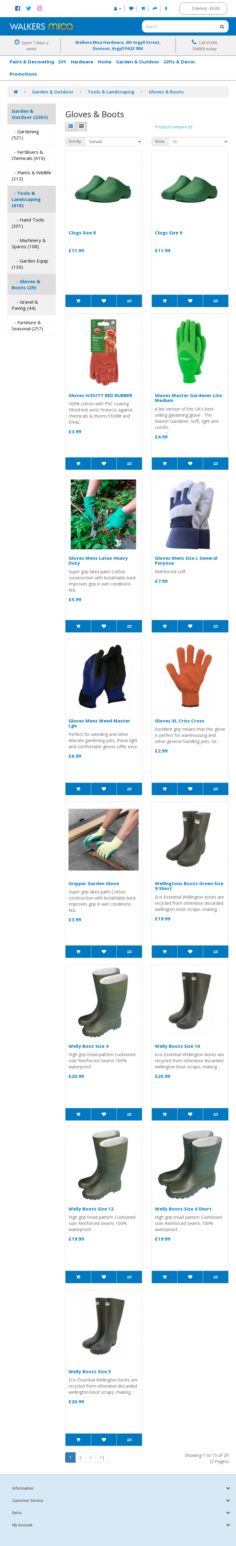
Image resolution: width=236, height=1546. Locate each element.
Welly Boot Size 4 (88, 1046)
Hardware (82, 62)
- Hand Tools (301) (28, 223)
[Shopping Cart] (143, 8)
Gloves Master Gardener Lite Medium (188, 398)
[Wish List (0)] (131, 8)
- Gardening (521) (25, 134)
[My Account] (117, 8)
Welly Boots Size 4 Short (183, 1209)
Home (105, 62)
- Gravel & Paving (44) (25, 305)
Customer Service (27, 1500)
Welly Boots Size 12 (91, 1209)
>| (102, 1457)
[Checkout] (155, 8)
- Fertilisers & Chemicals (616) (28, 155)
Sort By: (75, 141)
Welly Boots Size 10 (177, 1046)
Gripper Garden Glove (94, 883)
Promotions (23, 74)
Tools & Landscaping (111, 92)
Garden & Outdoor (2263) (30, 114)
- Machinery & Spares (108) (29, 243)
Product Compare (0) (173, 127)
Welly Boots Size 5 (90, 1371)
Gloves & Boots (166, 92)
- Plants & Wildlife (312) (31, 175)
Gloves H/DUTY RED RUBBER (100, 395)
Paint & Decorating (32, 62)
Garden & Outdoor (137, 62)
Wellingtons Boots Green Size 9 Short (189, 886)
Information (22, 1488)
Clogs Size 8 (82, 232)
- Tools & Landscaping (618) (26, 199)
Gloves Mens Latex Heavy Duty (98, 560)
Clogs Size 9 (168, 232)
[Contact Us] (166, 8)
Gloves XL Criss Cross (179, 721)
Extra (17, 1513)
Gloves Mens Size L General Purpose (186, 560)
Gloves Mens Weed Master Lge (99, 723)
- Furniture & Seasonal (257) (27, 325)
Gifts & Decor (179, 62)
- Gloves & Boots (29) (26, 284)
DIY (62, 62)
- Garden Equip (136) (30, 264)
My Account (22, 1525)
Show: (160, 141)
